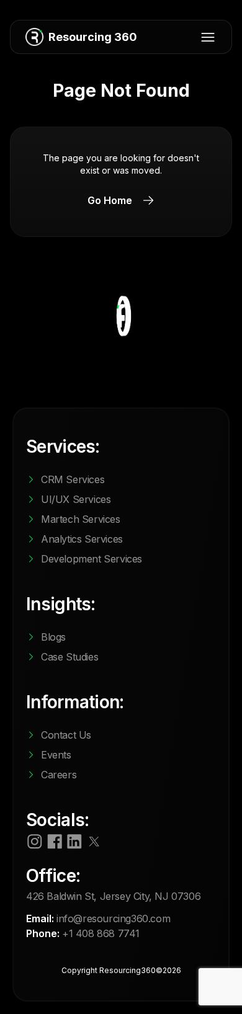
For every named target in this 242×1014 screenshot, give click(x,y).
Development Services (91, 559)
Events (56, 755)
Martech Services (80, 519)
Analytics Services (82, 539)
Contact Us (66, 735)
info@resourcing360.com (113, 918)
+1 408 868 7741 (101, 933)
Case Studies (69, 657)
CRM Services (72, 479)
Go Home (109, 200)
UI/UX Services (75, 499)
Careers (58, 774)
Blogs (53, 637)
